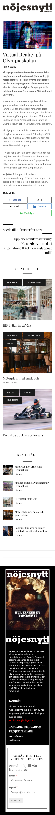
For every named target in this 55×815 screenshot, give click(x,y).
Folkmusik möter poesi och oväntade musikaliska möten (31, 529)
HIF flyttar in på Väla (17, 325)
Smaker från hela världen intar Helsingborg (32, 484)
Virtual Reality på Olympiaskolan (22, 57)
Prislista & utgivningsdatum (22, 720)
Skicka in (16, 800)
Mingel (10, 343)
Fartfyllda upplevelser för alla (23, 435)
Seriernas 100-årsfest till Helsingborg (28, 468)
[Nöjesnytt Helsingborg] (27, 7)
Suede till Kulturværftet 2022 (22, 229)
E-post (13, 787)
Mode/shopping (34, 283)
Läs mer (18, 474)
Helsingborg (9, 67)
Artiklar (11, 392)
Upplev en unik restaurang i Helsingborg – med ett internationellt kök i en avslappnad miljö (28, 246)
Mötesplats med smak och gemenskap (21, 380)
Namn (13, 775)
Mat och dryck (34, 335)
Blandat (27, 392)
